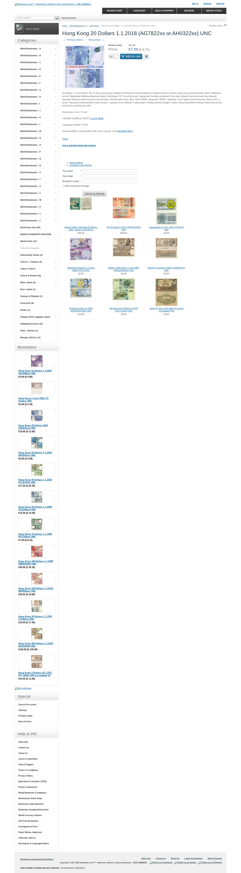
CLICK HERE (97, 118)
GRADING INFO (125, 131)
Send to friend (76, 163)
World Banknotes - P (30, 152)
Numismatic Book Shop (30, 798)
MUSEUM (189, 11)
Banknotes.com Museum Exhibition (37, 859)
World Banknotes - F (30, 83)
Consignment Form (28, 826)
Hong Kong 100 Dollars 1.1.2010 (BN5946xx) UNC (35, 589)
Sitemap (22, 710)
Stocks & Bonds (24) (30, 275)
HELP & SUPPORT (164, 11)
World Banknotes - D (30, 69)
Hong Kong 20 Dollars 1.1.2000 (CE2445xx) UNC (35, 508)
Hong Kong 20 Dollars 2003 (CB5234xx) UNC (33, 426)
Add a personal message (77, 186)
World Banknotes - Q (30, 158)
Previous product (73, 40)
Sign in (195, 3)
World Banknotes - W (30, 200)
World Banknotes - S (30, 172)
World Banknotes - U (30, 186)
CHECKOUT (139, 11)
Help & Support (26, 764)
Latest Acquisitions (28, 759)
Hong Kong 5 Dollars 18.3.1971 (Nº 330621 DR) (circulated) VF (35, 674)
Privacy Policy (25, 776)
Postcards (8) (27, 303)
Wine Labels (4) (28, 282)
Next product (96, 40)
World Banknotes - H (78, 26)
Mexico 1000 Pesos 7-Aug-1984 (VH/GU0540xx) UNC (123, 269)
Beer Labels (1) (28, 289)
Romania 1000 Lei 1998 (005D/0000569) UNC (81, 309)
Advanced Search (68, 18)
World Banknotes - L (30, 124)
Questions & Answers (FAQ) (32, 781)
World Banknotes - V (30, 193)
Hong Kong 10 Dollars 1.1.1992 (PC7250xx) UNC (35, 535)
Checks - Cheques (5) (31, 262)
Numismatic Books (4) (31, 255)
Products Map (25, 716)
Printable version (216, 25)
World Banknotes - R (30, 165)
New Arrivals (24, 721)
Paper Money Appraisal (30, 832)
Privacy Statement (27, 787)
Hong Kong (94, 26)
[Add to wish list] (147, 56)
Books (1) (25, 310)
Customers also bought (80, 165)
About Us (23, 753)
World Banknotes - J (30, 110)
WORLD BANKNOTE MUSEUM (35, 234)
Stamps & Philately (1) (31, 296)
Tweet (65, 139)
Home (64, 26)
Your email (67, 176)
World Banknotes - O (30, 145)
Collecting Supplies (30, 248)
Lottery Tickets (27, 269)
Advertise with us (27, 838)
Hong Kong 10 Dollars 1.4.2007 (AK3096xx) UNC (35, 372)
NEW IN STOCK (214, 11)
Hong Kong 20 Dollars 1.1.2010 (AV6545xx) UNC (35, 454)
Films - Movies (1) (29, 330)
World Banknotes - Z (30, 220)
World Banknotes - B (30, 55)
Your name (67, 171)
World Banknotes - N (30, 138)
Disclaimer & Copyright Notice (33, 843)
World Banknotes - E (30, 76)
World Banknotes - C (30, 62)
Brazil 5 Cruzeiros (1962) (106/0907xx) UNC (166, 269)
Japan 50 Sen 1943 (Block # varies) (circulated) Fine (166, 309)
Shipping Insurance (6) (31, 324)
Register (207, 3)
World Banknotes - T (30, 179)
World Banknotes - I (30, 103)
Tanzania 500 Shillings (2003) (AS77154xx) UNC (123, 309)
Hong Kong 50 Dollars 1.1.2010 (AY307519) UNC (35, 481)
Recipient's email (70, 181)
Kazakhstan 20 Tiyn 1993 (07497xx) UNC (166, 228)
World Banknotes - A (30, 48)
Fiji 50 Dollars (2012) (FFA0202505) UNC (124, 228)
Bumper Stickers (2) (30, 337)
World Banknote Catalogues (32, 793)
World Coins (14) (28, 241)
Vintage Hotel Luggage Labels (35, 317)
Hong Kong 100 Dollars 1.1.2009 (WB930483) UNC (35, 562)
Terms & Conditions (28, 770)
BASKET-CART (114, 11)
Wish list (220, 3)
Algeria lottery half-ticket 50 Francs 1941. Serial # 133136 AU (80, 228)
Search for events (27, 704)
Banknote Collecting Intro (31, 804)
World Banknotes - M (30, 131)
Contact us (23, 747)
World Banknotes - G (30, 90)
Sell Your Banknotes (28, 821)
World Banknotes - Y (30, 214)
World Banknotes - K (30, 117)
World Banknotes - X (30, 207)
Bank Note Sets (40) (30, 227)
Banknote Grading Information (33, 809)
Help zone (23, 742)
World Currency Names (30, 815)
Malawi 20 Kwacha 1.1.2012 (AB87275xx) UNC (81, 269)
